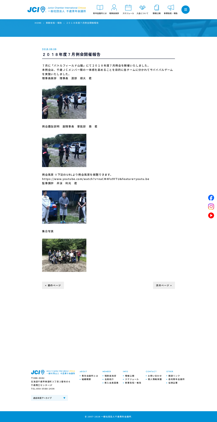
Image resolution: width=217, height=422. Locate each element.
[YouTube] (211, 215)
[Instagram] (211, 207)
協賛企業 (173, 382)
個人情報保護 (155, 379)
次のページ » (164, 285)
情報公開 (129, 375)
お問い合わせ (155, 375)
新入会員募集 (112, 382)
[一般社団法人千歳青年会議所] (56, 9)
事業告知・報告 (133, 382)
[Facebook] (211, 198)
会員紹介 (109, 379)
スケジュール (132, 379)
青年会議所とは (90, 375)
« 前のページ (53, 285)
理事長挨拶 (110, 375)
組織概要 (86, 379)
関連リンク (174, 375)
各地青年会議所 (176, 379)
